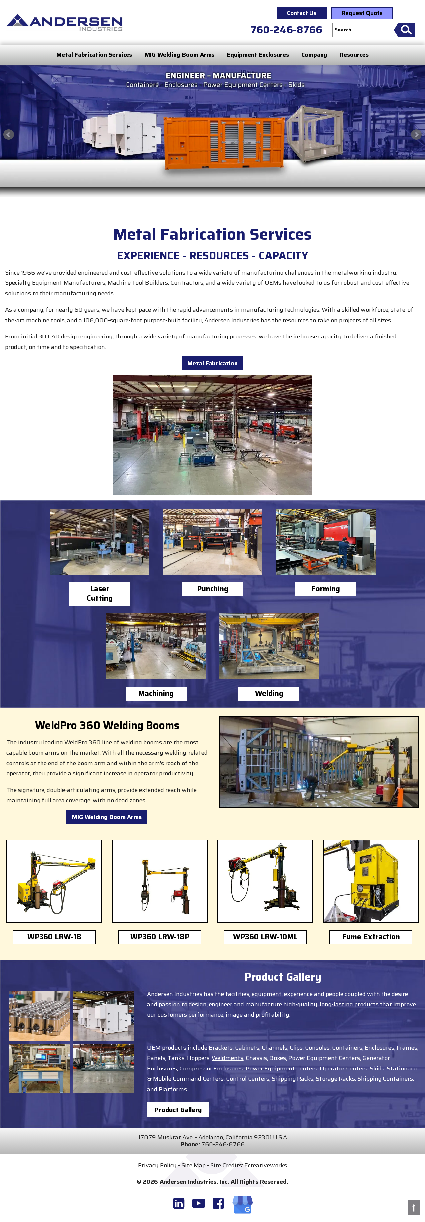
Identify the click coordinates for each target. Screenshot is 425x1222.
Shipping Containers (385, 1078)
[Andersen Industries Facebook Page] (218, 1203)
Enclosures (379, 1047)
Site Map (193, 1165)
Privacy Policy (157, 1165)
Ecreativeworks (265, 1165)
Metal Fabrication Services (94, 54)
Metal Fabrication (212, 363)
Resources (354, 54)
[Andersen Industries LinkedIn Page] (178, 1203)
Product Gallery (178, 1109)
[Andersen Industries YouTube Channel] (198, 1203)
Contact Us (301, 13)
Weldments (227, 1058)
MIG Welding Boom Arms (179, 54)
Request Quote (362, 13)
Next (416, 134)
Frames (407, 1047)
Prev (8, 134)
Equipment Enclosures (258, 54)
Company (314, 54)
